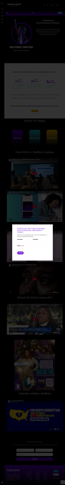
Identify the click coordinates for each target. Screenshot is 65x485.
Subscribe (20, 253)
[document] (32, 242)
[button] (51, 226)
